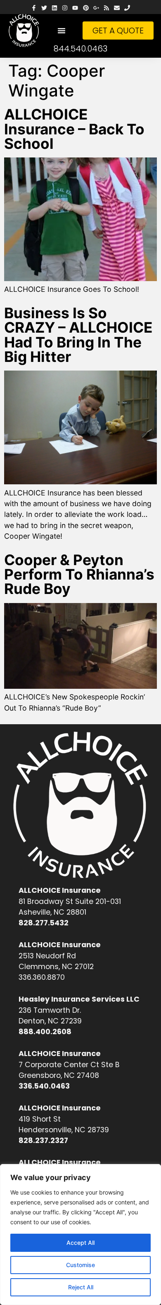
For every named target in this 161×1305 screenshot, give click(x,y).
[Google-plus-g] (96, 8)
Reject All (80, 1287)
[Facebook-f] (33, 8)
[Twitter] (44, 8)
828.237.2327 (43, 1140)
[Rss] (106, 8)
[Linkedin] (54, 8)
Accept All (80, 1242)
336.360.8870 (42, 977)
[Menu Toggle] (61, 30)
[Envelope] (117, 8)
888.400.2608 (45, 1032)
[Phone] (127, 8)
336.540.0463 (44, 1086)
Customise (80, 1264)
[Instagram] (65, 8)
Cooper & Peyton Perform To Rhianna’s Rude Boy (79, 574)
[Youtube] (75, 8)
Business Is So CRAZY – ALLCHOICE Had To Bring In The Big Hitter (78, 335)
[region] (80, 1234)
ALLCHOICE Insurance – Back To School (74, 129)
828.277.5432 (44, 923)
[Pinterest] (85, 8)
